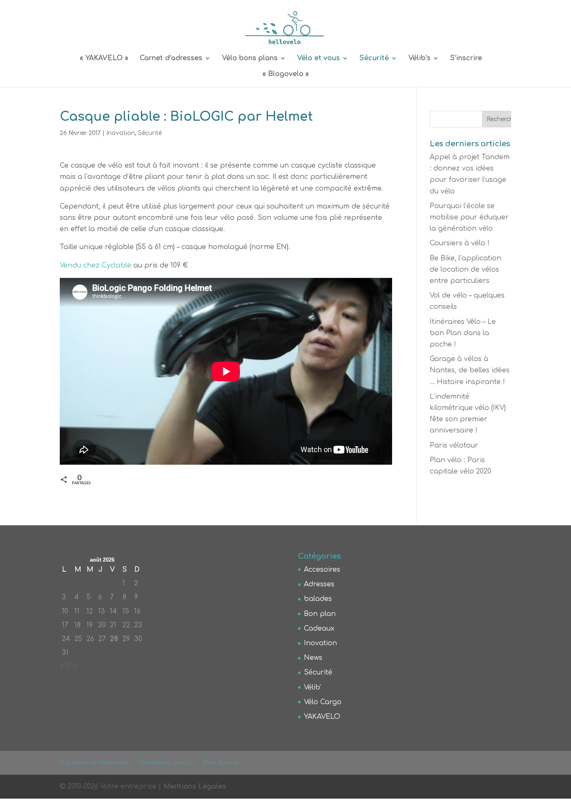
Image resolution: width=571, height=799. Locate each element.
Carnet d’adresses (171, 58)
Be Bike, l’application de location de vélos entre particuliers (465, 269)
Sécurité (374, 58)
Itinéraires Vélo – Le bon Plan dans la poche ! (463, 333)
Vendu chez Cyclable (95, 265)
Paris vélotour (454, 445)
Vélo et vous (318, 58)
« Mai (69, 665)
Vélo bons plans (250, 58)
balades (318, 599)
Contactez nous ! (165, 763)
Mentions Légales (194, 786)
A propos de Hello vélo (94, 763)
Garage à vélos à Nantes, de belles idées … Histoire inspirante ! (470, 370)
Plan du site (220, 763)
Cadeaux (319, 628)
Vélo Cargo (323, 702)
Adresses (319, 584)
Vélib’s (419, 58)
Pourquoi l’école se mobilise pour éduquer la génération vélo (469, 217)
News (313, 658)
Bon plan (320, 614)
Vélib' (312, 687)
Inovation (120, 133)
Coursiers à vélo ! (459, 243)
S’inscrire (466, 58)
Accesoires (322, 569)
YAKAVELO (322, 716)
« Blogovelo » (286, 74)
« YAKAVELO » (104, 58)
